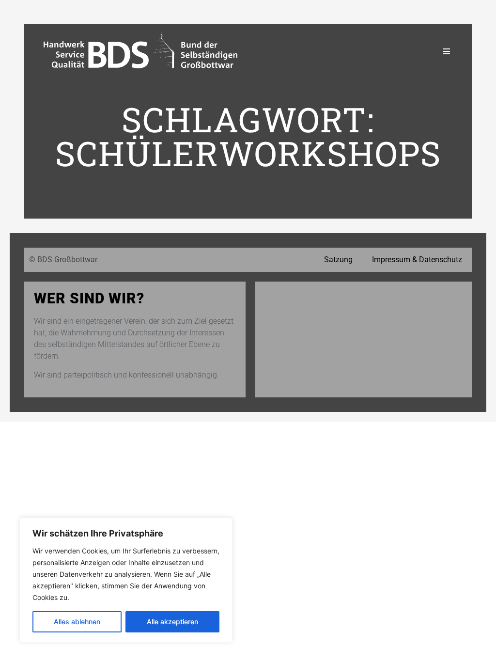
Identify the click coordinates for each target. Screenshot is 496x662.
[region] (125, 580)
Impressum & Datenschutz (417, 259)
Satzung (338, 259)
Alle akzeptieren (172, 621)
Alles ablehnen (77, 621)
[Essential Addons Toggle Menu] (446, 51)
